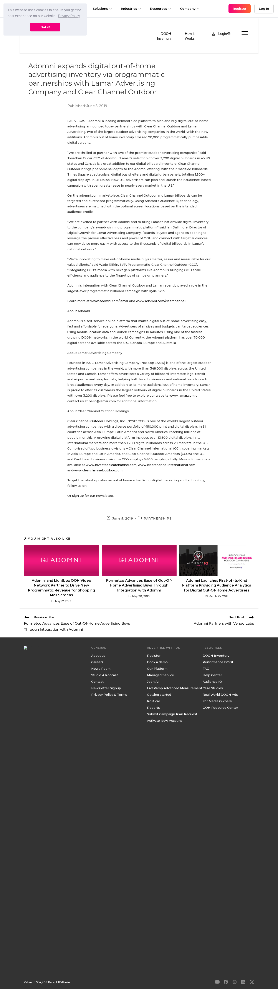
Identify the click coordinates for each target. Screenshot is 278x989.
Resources (158, 9)
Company (187, 9)
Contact (97, 682)
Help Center (212, 675)
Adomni (94, 121)
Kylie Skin (156, 291)
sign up (78, 496)
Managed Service (160, 675)
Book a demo (157, 662)
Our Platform (157, 669)
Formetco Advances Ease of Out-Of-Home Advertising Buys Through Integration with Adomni (139, 585)
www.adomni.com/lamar (109, 301)
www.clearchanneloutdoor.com (97, 470)
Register (154, 656)
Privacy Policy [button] (69, 16)
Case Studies (213, 688)
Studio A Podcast (104, 675)
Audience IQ (212, 682)
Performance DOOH (219, 662)
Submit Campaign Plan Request (172, 714)
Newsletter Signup (106, 688)
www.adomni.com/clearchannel (160, 301)
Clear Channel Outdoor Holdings (92, 421)
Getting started (159, 695)
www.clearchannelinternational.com (166, 465)
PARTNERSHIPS (157, 518)
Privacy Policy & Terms (109, 695)
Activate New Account (164, 721)
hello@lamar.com (102, 401)
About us (98, 656)
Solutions (100, 9)
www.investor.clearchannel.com (111, 465)
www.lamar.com (182, 396)
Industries (129, 9)
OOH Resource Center (220, 708)
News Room (101, 669)
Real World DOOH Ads (220, 695)
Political (153, 701)
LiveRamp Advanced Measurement (174, 688)
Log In (264, 9)
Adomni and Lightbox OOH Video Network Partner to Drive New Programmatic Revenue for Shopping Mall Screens (61, 587)
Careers (97, 662)
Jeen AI (153, 682)
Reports (153, 708)
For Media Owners (217, 701)
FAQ (206, 669)
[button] (217, 982)
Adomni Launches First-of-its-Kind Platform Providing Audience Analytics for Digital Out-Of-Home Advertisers (216, 585)
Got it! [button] (45, 27)
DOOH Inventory (216, 656)
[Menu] (245, 33)
